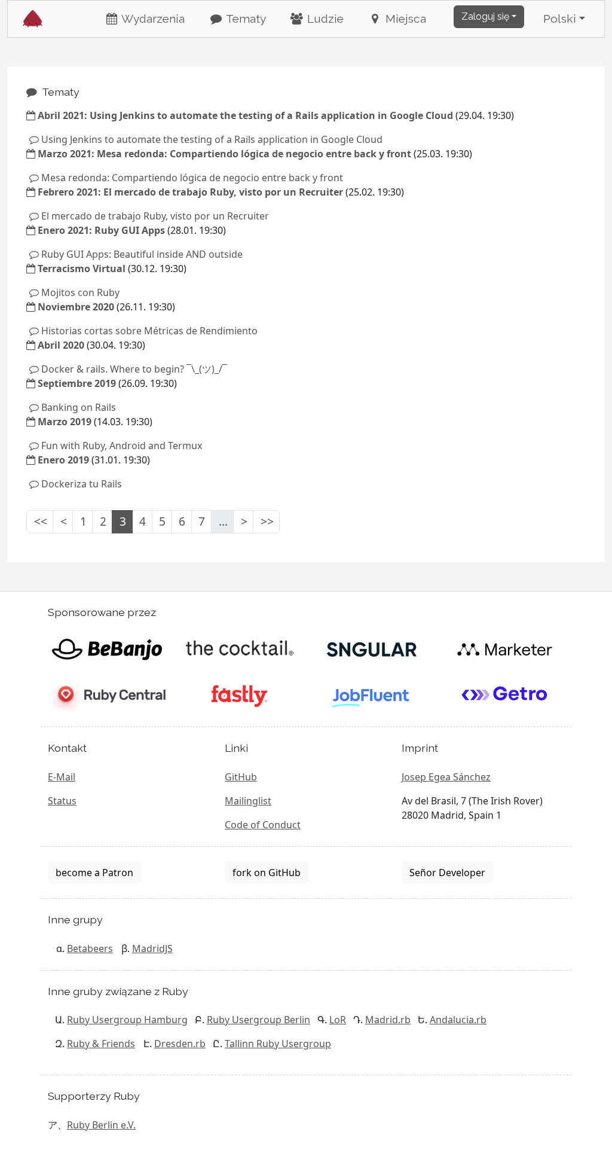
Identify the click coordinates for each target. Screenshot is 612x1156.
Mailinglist (248, 800)
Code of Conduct (263, 824)
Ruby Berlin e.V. (101, 1124)
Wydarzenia (152, 18)
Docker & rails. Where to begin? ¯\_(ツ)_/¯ (134, 369)
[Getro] (505, 695)
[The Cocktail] (239, 648)
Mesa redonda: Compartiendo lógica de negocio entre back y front (192, 177)
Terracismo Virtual (82, 268)
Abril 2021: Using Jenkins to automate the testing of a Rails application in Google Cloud (245, 115)
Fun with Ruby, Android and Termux (121, 445)
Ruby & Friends (101, 1043)
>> (267, 521)
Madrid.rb (388, 1019)
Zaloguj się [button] (485, 16)
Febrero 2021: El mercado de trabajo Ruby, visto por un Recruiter (190, 192)
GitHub (241, 776)
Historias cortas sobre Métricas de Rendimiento (149, 330)
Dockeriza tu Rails (81, 483)
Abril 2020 (61, 345)
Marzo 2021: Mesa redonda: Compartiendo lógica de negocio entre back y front (224, 153)
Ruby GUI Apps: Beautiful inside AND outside (142, 254)
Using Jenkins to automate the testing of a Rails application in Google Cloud (211, 139)
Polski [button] (559, 18)
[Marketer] (505, 648)
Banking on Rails (78, 407)
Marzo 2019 (64, 421)
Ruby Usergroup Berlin (258, 1019)
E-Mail (61, 776)
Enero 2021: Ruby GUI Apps (101, 230)
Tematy (245, 18)
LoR (337, 1019)
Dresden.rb (180, 1043)
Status (62, 800)
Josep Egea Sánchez (446, 776)
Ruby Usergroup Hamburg (127, 1019)
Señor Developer (447, 872)
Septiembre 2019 (77, 383)
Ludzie (324, 18)
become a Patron (94, 872)
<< (40, 521)
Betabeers (90, 948)
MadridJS (152, 948)
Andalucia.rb (458, 1019)
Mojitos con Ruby (80, 292)
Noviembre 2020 (76, 306)
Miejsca (404, 18)
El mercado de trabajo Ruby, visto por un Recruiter (155, 215)
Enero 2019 (63, 459)
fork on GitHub (266, 872)
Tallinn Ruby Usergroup (278, 1043)
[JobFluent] (372, 695)
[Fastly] (239, 695)
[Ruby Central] (107, 695)
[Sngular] (372, 648)
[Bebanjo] (107, 648)
